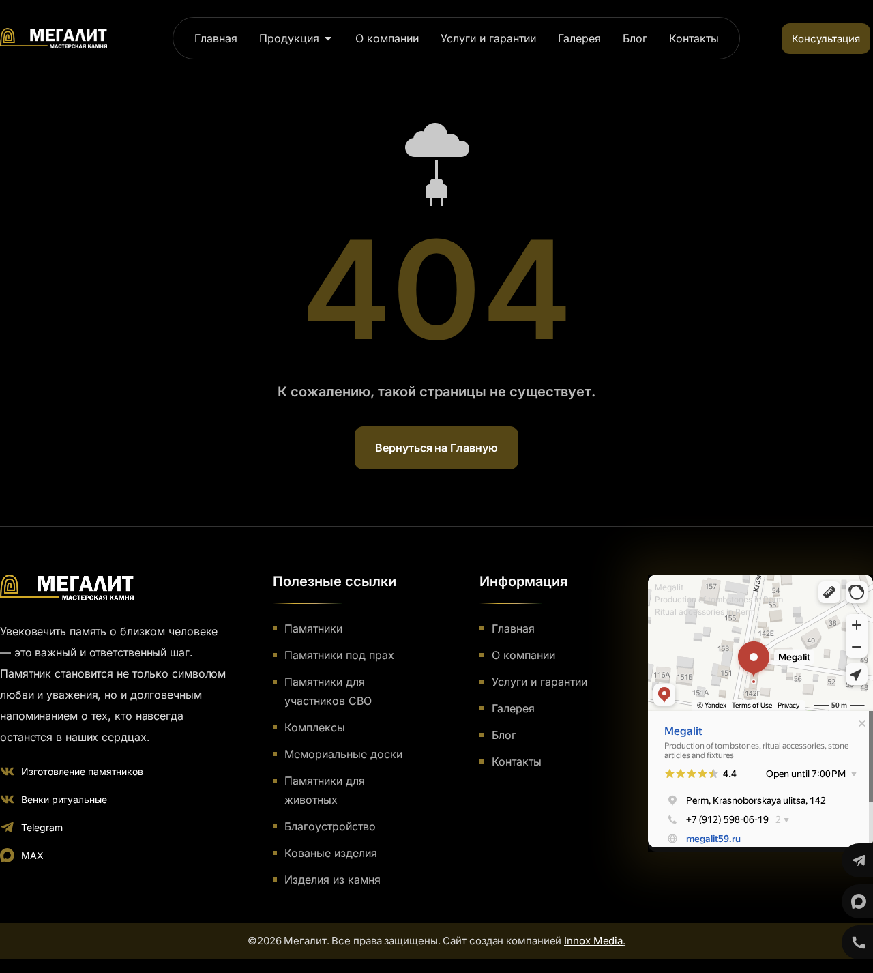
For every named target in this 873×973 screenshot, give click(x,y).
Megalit (669, 587)
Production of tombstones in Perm (719, 599)
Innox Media (593, 940)
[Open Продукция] (328, 38)
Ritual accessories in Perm (705, 612)
